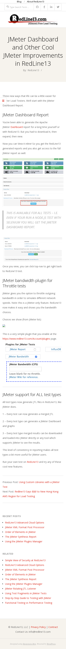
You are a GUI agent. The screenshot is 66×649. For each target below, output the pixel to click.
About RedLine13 (35, 1)
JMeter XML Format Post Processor (24, 527)
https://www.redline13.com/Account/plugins (26, 338)
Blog (19, 1)
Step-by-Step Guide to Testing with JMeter (28, 598)
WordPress (51, 643)
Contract (53, 627)
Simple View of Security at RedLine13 (25, 560)
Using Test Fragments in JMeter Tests (26, 593)
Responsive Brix (29, 643)
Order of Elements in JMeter (20, 532)
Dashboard (16, 127)
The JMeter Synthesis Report (20, 536)
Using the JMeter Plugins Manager (23, 541)
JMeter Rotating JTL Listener (20, 588)
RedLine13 (32, 461)
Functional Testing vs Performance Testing (28, 602)
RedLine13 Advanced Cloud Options (24, 522)
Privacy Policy (38, 627)
